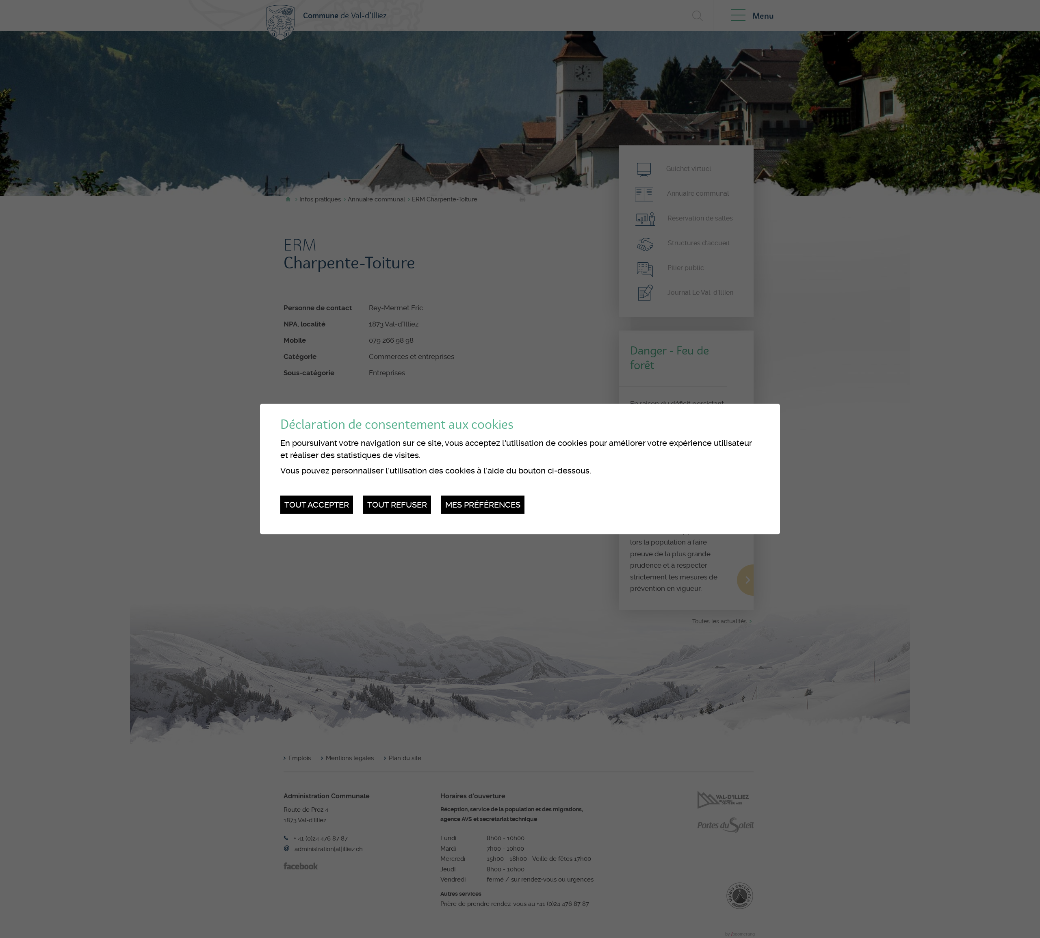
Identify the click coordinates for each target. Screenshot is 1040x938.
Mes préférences (482, 505)
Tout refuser (397, 505)
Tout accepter (316, 505)
